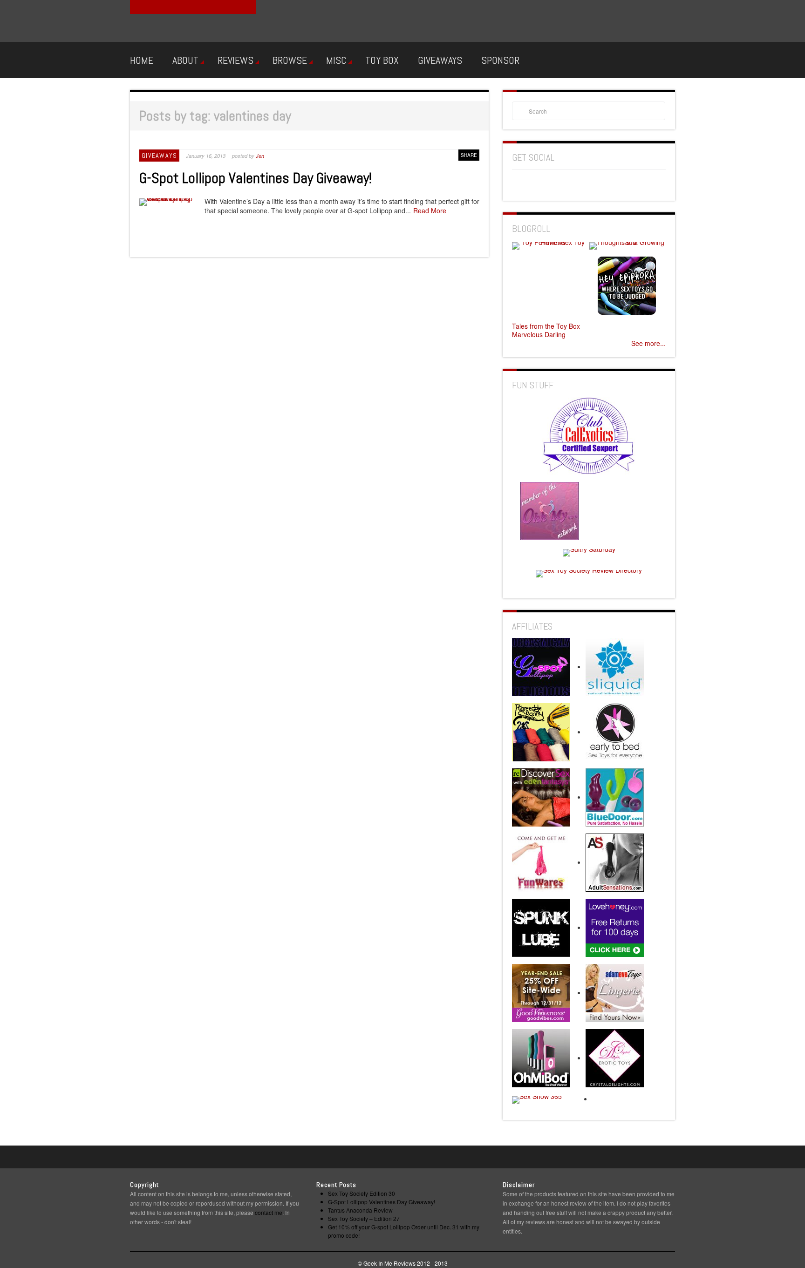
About (185, 60)
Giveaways (440, 60)
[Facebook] (519, 183)
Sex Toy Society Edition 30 (361, 1193)
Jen (260, 155)
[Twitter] (605, 183)
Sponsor (500, 60)
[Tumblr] (588, 183)
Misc (336, 60)
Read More (429, 210)
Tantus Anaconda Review (360, 1210)
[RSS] (571, 183)
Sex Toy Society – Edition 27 (364, 1218)
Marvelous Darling (539, 334)
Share (469, 155)
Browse (290, 60)
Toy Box (382, 60)
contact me (268, 1212)
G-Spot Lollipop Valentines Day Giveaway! (255, 178)
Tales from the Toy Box (546, 326)
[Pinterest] (553, 183)
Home (141, 60)
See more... (648, 343)
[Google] (536, 183)
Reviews (235, 60)
